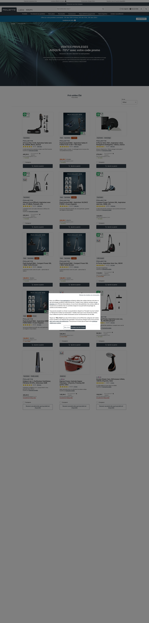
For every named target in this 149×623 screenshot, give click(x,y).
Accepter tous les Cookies (78, 327)
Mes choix (67, 327)
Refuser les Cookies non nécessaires (89, 295)
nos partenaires (65, 300)
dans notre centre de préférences (59, 321)
